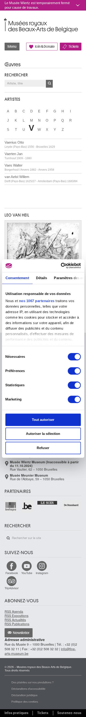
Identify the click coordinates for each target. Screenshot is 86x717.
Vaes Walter (29, 167)
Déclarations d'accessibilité (28, 688)
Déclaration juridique (24, 695)
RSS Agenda (14, 611)
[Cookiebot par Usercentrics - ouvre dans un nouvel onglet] (61, 266)
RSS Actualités (15, 620)
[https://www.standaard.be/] (71, 505)
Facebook (12, 573)
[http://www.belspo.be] (11, 506)
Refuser (43, 448)
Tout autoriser (43, 420)
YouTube (26, 573)
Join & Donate (45, 46)
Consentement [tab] (17, 278)
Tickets (73, 46)
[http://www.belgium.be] (27, 506)
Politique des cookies (24, 701)
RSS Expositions (16, 616)
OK (49, 84)
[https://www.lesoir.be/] (47, 502)
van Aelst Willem (41, 179)
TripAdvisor (12, 588)
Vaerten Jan (18, 156)
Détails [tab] (41, 278)
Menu (12, 46)
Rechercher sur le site (8, 538)
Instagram (42, 573)
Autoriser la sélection (43, 434)
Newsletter (21, 633)
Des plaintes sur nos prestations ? (32, 682)
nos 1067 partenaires (36, 301)
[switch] (74, 371)
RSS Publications (17, 624)
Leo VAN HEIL (17, 215)
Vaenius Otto (30, 144)
